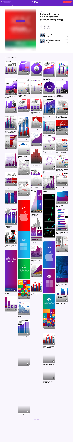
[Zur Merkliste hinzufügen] (45, 26)
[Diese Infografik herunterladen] (48, 26)
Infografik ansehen (20, 20)
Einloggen (59, 1)
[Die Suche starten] (56, 1)
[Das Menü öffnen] (1, 1)
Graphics (42, 11)
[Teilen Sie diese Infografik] (41, 26)
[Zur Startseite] (36, 2)
